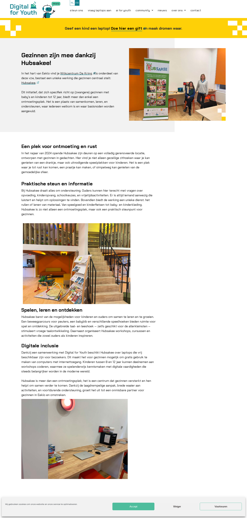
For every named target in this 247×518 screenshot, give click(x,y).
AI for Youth (123, 10)
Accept (133, 506)
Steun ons (76, 10)
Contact (196, 10)
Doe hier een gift (126, 28)
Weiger (177, 506)
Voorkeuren (221, 506)
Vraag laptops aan (99, 10)
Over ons (177, 10)
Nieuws (162, 10)
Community (143, 10)
